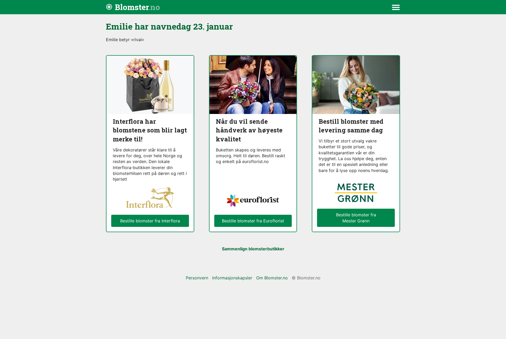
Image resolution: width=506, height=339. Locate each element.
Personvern (197, 277)
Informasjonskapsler (232, 277)
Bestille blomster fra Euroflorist (253, 220)
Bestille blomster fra (356, 217)
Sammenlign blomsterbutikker (253, 248)
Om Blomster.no (272, 277)
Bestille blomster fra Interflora (150, 220)
